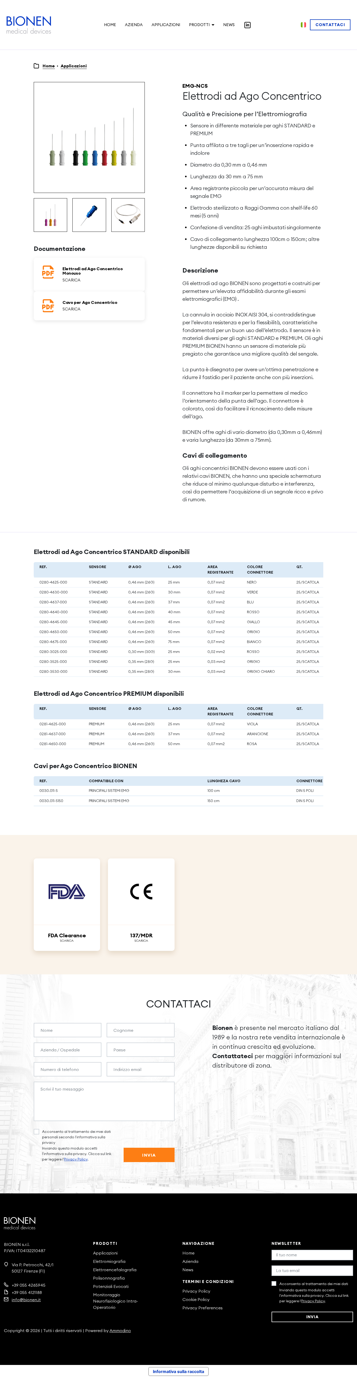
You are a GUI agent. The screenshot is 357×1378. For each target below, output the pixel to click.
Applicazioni (166, 24)
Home (110, 24)
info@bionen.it (26, 1299)
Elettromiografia (109, 1261)
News (229, 24)
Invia (149, 1155)
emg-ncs (195, 86)
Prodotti (199, 24)
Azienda (134, 24)
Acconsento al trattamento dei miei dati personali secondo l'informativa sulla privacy (76, 1137)
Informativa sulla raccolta (178, 1371)
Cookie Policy (196, 1299)
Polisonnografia (109, 1278)
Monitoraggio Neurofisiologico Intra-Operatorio (115, 1301)
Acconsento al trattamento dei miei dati (313, 1283)
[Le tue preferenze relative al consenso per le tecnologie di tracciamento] (348, 1369)
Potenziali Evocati (111, 1286)
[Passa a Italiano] (303, 24)
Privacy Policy (76, 1159)
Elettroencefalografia (114, 1269)
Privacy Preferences (202, 1307)
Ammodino (120, 1330)
